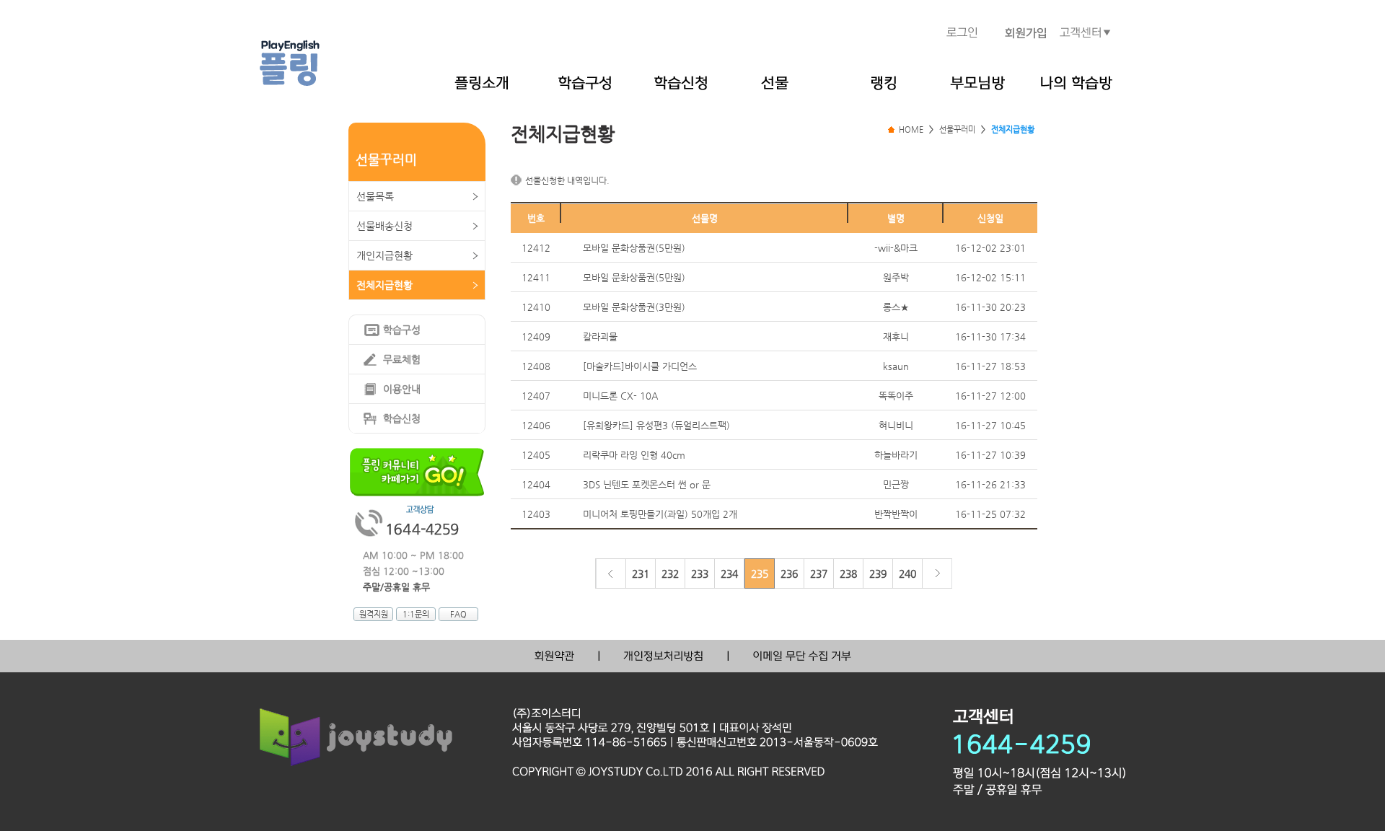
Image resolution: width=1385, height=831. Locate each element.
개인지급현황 (384, 255)
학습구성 (402, 329)
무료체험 (402, 359)
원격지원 (373, 614)
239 (878, 573)
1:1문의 (416, 614)
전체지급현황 (384, 285)
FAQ (458, 614)
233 (699, 573)
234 (729, 573)
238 (848, 573)
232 (670, 573)
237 (818, 573)
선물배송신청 (384, 226)
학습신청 (402, 418)
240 (907, 573)
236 (789, 573)
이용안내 (402, 389)
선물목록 (375, 196)
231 (640, 573)
